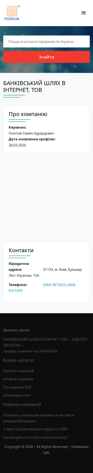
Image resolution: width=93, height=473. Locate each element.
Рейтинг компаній (18, 371)
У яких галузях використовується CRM (35, 429)
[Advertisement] (46, 197)
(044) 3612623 (54, 284)
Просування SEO (17, 387)
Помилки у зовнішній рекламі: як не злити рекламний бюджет (38, 418)
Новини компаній (22, 404)
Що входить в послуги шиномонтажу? (35, 437)
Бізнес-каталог (18, 360)
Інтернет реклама (18, 379)
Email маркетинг (17, 395)
